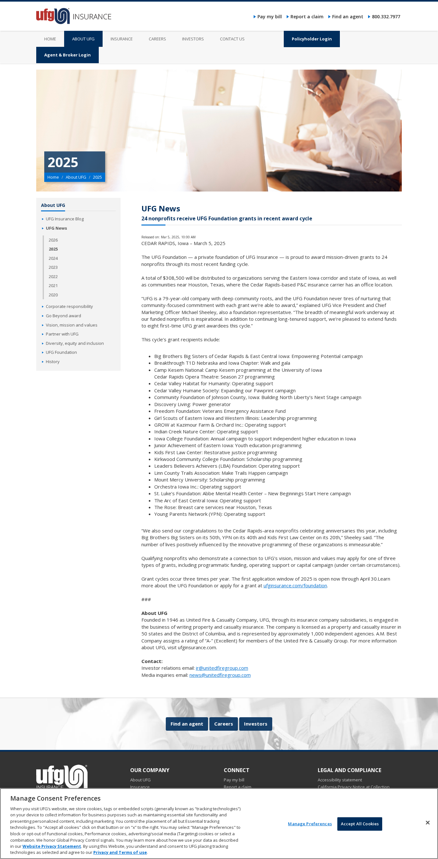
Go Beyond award (63, 316)
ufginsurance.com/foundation (295, 585)
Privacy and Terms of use (120, 852)
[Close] (428, 823)
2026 (53, 240)
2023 (53, 267)
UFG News (56, 228)
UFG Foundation (61, 352)
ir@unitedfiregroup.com (222, 668)
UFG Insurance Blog (65, 219)
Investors (255, 723)
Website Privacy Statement (51, 846)
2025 (53, 249)
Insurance (140, 787)
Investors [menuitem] (193, 39)
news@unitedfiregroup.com (220, 675)
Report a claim (307, 16)
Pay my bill (269, 16)
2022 (53, 276)
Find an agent (347, 16)
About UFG (76, 177)
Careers (223, 723)
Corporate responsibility (69, 306)
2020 (53, 295)
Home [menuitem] (50, 39)
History (53, 361)
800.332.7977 (386, 16)
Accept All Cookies (360, 824)
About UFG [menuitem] (83, 39)
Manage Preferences (310, 824)
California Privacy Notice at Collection (354, 787)
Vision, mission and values (71, 325)
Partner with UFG (62, 334)
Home (53, 177)
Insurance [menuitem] (122, 39)
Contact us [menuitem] (232, 39)
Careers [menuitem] (157, 39)
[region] (219, 823)
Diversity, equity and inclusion (75, 343)
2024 (53, 258)
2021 (53, 285)
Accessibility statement (340, 780)
